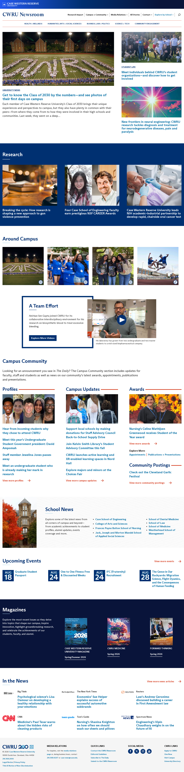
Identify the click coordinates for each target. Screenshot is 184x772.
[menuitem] (33, 24)
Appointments (137, 454)
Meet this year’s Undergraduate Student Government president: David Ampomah (28, 444)
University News (11, 90)
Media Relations (118, 15)
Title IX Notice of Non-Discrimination (18, 766)
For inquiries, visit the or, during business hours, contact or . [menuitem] (62, 754)
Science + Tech (122, 24)
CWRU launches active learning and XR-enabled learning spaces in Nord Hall (90, 459)
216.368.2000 (8, 759)
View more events (164, 561)
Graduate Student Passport (26, 573)
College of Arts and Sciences (111, 523)
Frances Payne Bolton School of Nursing (118, 528)
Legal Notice (8, 762)
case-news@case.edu (69, 758)
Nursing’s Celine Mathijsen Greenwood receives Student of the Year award (153, 433)
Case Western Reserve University (22, 752)
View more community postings (147, 482)
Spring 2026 (113, 654)
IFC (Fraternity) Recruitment (115, 573)
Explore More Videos (43, 338)
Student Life (129, 67)
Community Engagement (147, 24)
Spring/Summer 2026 (75, 657)
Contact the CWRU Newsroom (103, 751)
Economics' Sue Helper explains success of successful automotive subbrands (92, 701)
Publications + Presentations (164, 454)
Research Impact (75, 15)
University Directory (172, 761)
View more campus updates (81, 480)
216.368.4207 (52, 758)
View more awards (139, 443)
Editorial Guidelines (99, 754)
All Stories (135, 15)
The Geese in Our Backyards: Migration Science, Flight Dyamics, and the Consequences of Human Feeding (166, 579)
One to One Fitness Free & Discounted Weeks (75, 573)
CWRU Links (171, 746)
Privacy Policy (19, 762)
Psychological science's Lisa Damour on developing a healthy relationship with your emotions (36, 701)
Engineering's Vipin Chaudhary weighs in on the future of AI (155, 725)
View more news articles (160, 681)
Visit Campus (169, 758)
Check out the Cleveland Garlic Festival (150, 474)
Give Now (168, 754)
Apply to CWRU (170, 751)
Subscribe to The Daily (100, 758)
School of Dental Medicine (164, 519)
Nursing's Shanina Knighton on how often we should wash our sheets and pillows (96, 725)
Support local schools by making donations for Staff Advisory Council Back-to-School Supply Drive (90, 433)
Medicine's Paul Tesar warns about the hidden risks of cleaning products (36, 725)
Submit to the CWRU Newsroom (104, 761)
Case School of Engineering (110, 519)
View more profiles (13, 480)
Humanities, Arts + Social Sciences (64, 24)
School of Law (157, 522)
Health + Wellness (33, 24)
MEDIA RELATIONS (57, 746)
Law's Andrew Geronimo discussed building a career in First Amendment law (154, 700)
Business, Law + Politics (98, 24)
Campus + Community (96, 15)
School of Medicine (159, 526)
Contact (147, 15)
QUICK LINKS (98, 746)
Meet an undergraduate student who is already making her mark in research (28, 470)
